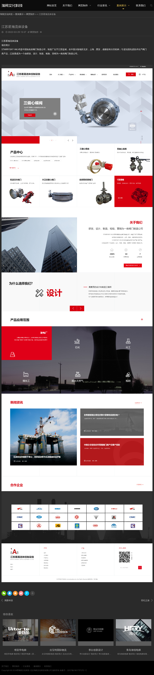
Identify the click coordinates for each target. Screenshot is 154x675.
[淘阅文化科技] (12, 5)
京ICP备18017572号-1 (76, 670)
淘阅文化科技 (6, 14)
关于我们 (67, 5)
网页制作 (83, 5)
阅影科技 (7, 600)
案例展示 (121, 5)
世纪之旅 (146, 600)
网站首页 (52, 5)
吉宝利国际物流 (58, 649)
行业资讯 (102, 5)
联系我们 (141, 5)
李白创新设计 (96, 649)
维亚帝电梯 (20, 649)
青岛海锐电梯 (133, 649)
